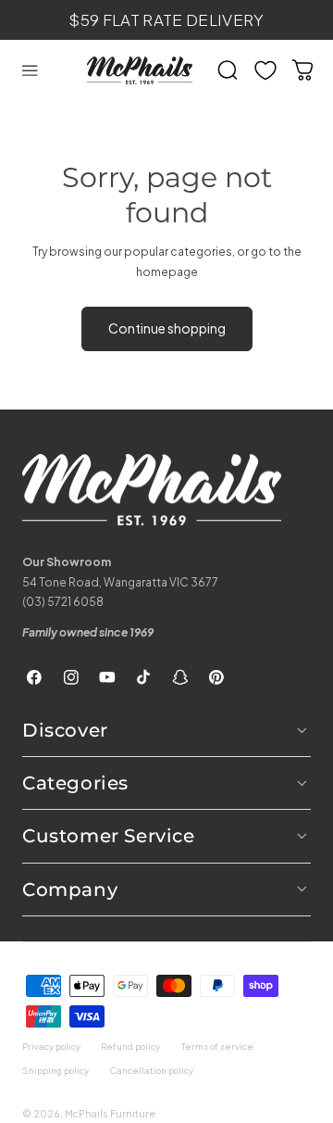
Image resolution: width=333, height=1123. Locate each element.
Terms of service (217, 1046)
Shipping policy (55, 1070)
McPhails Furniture (110, 1113)
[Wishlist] (265, 70)
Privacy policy (51, 1046)
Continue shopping (167, 328)
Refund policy (130, 1046)
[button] (29, 70)
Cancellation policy (151, 1070)
